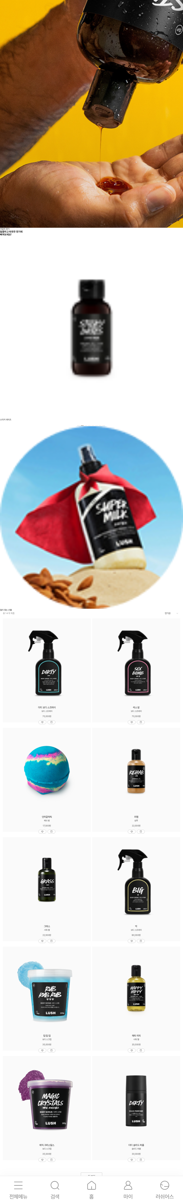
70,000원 (46, 716)
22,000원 (136, 826)
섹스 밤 (136, 707)
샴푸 (136, 820)
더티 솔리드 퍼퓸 (136, 1145)
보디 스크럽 (46, 1039)
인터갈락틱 (47, 816)
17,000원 (47, 826)
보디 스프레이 (46, 711)
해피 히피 (136, 1035)
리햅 (136, 816)
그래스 (47, 926)
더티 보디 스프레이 (47, 707)
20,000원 (136, 1044)
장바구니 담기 (51, 722)
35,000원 (46, 1044)
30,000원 (136, 1154)
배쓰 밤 (47, 820)
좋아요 (42, 722)
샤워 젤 (47, 930)
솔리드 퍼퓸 (136, 1149)
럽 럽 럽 (47, 1035)
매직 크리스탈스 (46, 1145)
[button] (78, 425)
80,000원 (136, 935)
